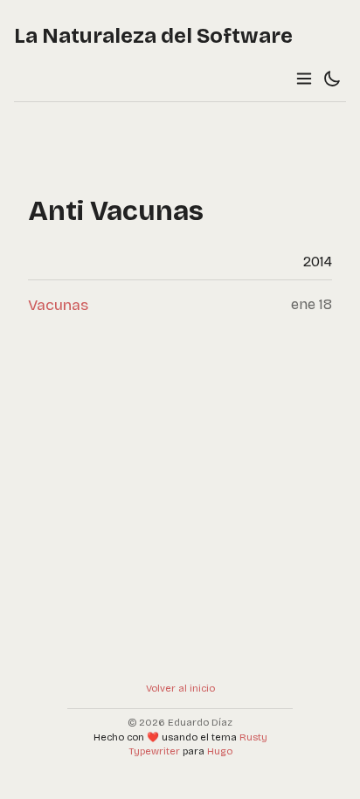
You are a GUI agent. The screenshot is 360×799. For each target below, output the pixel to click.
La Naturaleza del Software (153, 36)
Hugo (219, 751)
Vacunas (58, 305)
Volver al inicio (180, 688)
